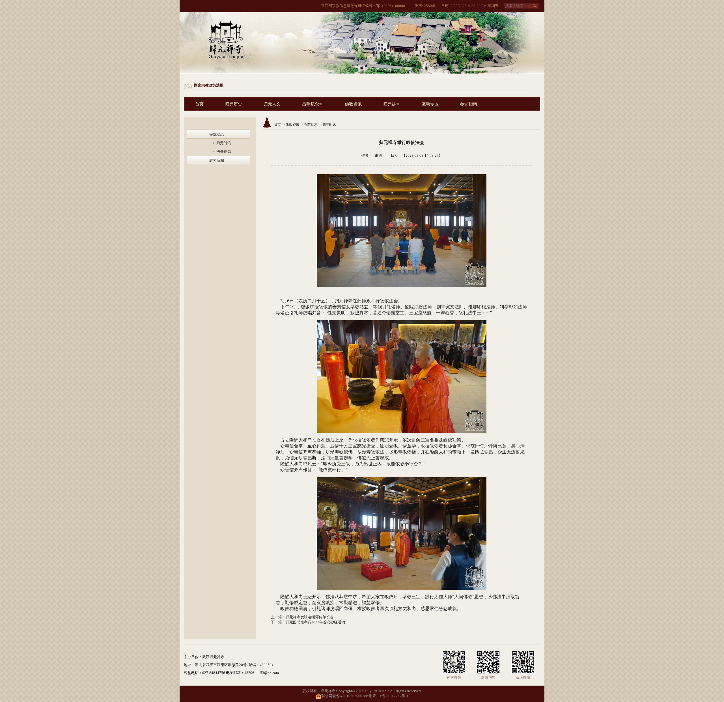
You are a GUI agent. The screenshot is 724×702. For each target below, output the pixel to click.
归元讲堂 (391, 104)
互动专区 (430, 104)
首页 (199, 104)
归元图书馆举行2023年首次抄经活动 (315, 622)
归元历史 (233, 104)
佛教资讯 (353, 104)
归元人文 (272, 104)
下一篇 (276, 622)
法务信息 (223, 151)
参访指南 (468, 104)
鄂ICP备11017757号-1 (390, 696)
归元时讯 (223, 143)
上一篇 (276, 617)
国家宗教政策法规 (208, 85)
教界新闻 (216, 160)
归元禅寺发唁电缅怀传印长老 (309, 617)
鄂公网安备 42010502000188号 (346, 696)
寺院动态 (216, 134)
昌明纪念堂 (312, 104)
